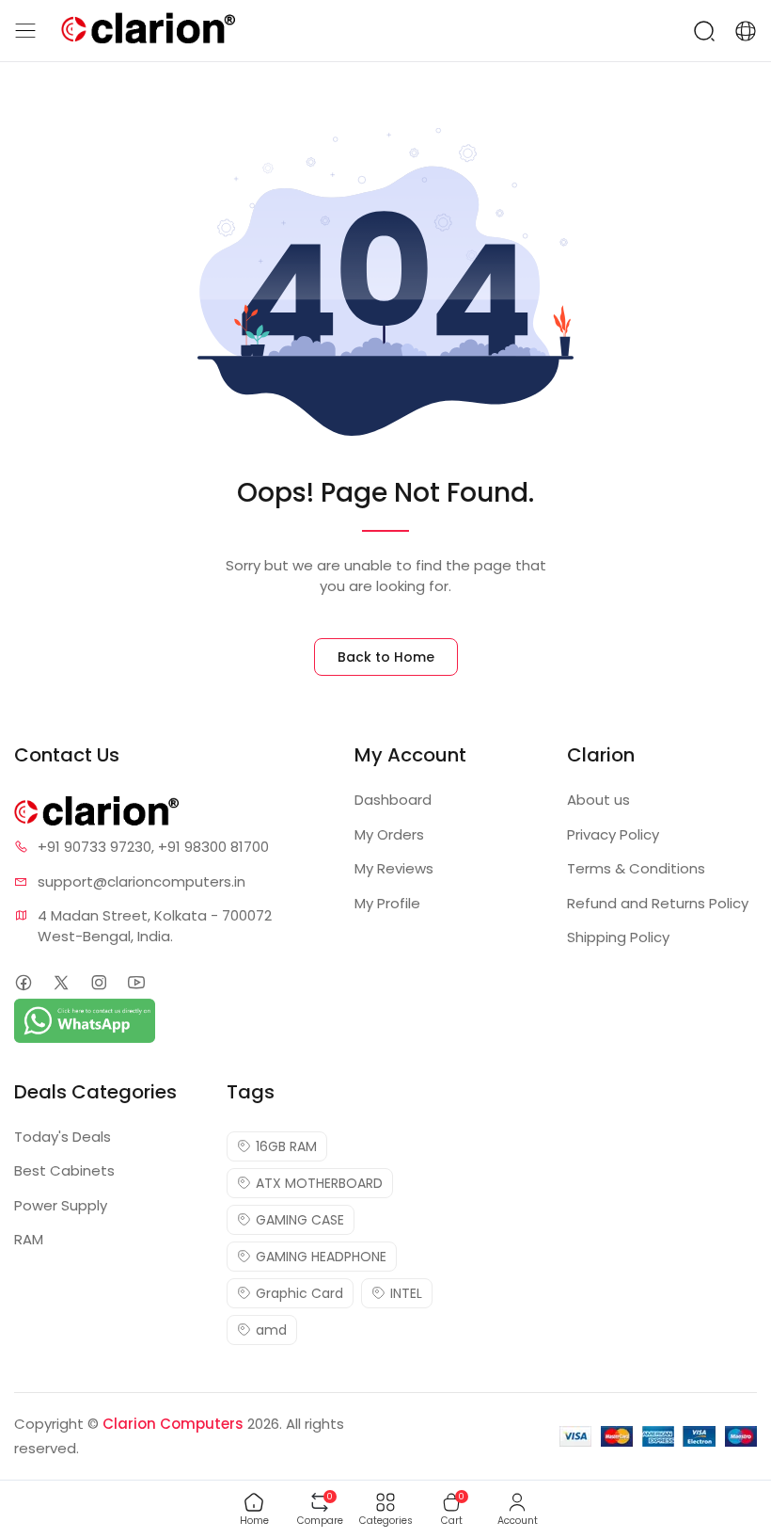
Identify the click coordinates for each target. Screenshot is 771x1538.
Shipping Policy (618, 937)
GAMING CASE (300, 1219)
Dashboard (393, 799)
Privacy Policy (613, 834)
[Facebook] (23, 982)
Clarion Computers (173, 1424)
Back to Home (386, 657)
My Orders (389, 834)
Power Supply (60, 1205)
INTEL (406, 1293)
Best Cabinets (64, 1170)
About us (598, 799)
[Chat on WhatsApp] (84, 1019)
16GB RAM (286, 1146)
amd (271, 1330)
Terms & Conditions (636, 868)
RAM (28, 1239)
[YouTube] (135, 982)
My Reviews (393, 868)
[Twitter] (60, 982)
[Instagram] (98, 982)
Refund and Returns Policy (657, 903)
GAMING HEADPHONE (321, 1256)
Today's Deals (62, 1136)
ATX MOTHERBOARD (319, 1183)
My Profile (387, 903)
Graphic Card (299, 1293)
